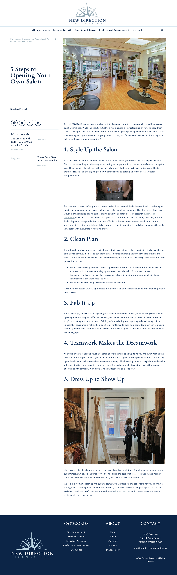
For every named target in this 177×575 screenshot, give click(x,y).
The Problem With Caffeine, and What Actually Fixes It (21, 142)
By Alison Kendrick (18, 109)
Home (113, 531)
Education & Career (85, 30)
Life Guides (138, 30)
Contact (113, 545)
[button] (15, 13)
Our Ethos (113, 540)
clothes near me (122, 491)
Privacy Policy (113, 549)
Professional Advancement (114, 30)
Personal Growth (62, 30)
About (113, 536)
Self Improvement (40, 30)
